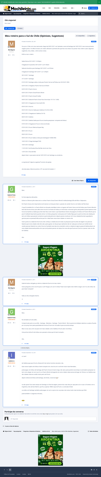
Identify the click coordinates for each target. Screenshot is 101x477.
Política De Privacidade (9, 474)
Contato (18, 474)
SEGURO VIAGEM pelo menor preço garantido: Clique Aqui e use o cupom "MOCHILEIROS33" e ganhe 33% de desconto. (34, 2)
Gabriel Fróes (11, 195)
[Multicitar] (22, 242)
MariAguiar (11, 50)
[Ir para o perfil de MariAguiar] (11, 44)
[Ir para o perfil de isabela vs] (11, 355)
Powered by (90, 474)
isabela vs (11, 361)
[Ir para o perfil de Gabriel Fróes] (11, 189)
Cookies (24, 474)
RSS (30, 474)
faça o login (46, 414)
